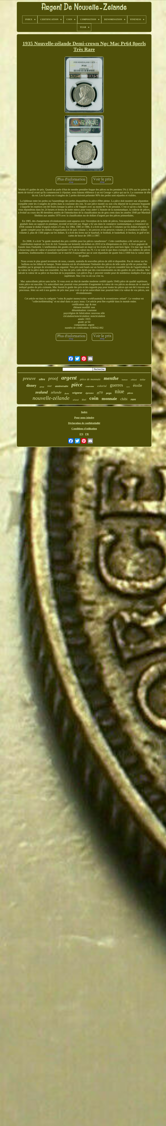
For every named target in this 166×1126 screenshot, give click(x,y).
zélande (56, 392)
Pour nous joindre (84, 417)
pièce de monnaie (90, 379)
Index (84, 412)
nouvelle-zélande (51, 398)
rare (133, 399)
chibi (123, 399)
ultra (42, 379)
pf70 (100, 392)
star (49, 385)
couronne (90, 386)
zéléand (134, 380)
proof (53, 378)
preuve (29, 378)
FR (87, 434)
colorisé (102, 385)
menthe (111, 378)
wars (128, 387)
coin (93, 398)
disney (31, 385)
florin (67, 393)
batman (125, 380)
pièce (76, 384)
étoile (137, 385)
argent (69, 378)
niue (119, 391)
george (42, 387)
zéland (76, 400)
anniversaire (61, 386)
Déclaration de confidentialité (84, 423)
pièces (130, 393)
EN (81, 434)
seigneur (77, 392)
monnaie (109, 398)
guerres (116, 384)
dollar (142, 379)
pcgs (109, 393)
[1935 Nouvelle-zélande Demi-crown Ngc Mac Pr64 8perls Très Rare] (84, 85)
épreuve (90, 393)
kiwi (84, 399)
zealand (41, 392)
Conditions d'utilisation (84, 428)
